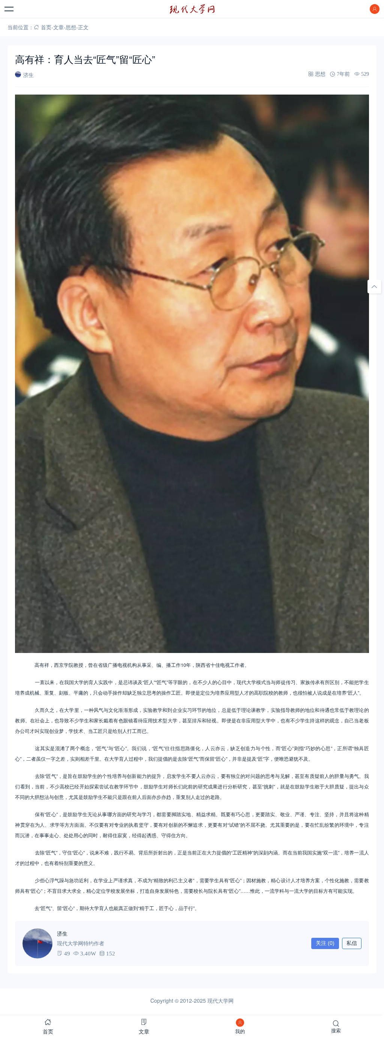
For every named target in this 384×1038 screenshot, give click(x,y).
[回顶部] (374, 286)
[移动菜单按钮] (9, 9)
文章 (58, 27)
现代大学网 (220, 1000)
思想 (71, 27)
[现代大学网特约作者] (37, 943)
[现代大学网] (192, 9)
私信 (351, 943)
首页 (46, 27)
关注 (325, 943)
